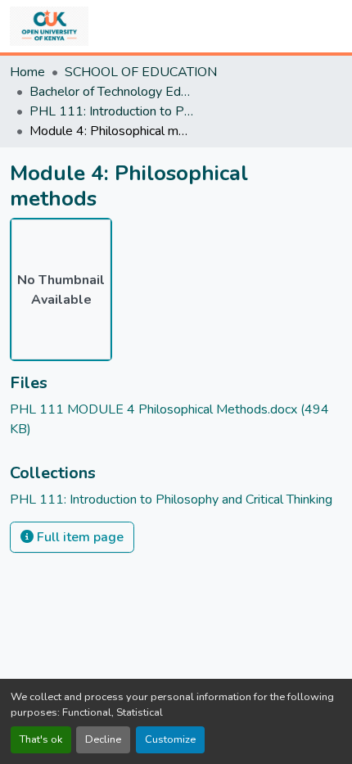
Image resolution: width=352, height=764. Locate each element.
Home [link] (27, 72)
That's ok (41, 739)
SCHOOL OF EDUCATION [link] (141, 72)
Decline (103, 739)
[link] (176, 419)
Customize (170, 739)
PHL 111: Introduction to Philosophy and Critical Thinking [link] (111, 111)
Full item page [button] (79, 537)
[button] (49, 26)
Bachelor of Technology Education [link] (111, 92)
